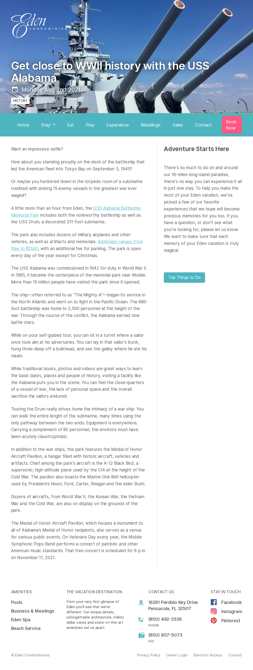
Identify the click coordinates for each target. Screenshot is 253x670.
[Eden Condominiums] (126, 26)
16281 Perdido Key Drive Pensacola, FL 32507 (173, 605)
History (20, 101)
